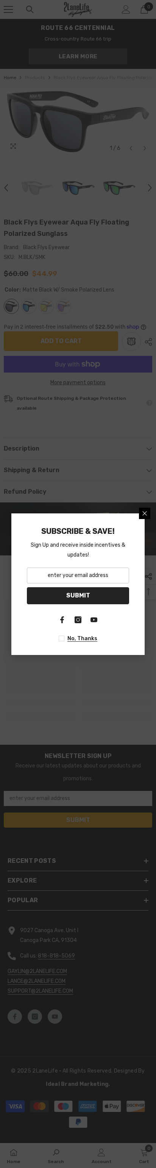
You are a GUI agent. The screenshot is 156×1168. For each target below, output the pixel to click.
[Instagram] (78, 620)
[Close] (144, 513)
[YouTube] (94, 620)
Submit (78, 595)
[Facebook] (62, 620)
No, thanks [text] (82, 638)
